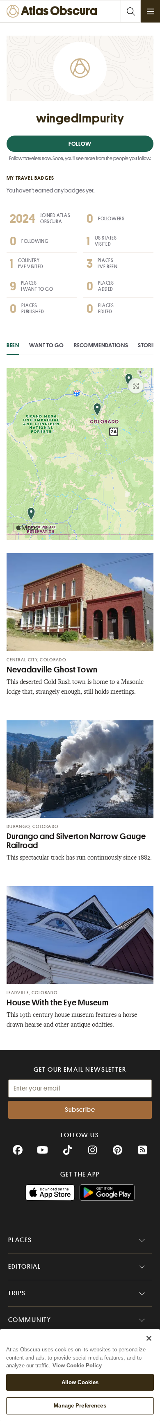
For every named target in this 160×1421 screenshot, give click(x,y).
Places (20, 1240)
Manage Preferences (80, 1406)
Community (29, 1320)
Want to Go (46, 345)
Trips (17, 1293)
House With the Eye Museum (58, 1002)
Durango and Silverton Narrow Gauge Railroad (76, 841)
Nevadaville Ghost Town (52, 669)
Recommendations (101, 345)
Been (13, 345)
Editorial (24, 1266)
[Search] (130, 11)
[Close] (149, 1338)
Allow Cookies (80, 1382)
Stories (148, 345)
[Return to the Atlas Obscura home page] (53, 11)
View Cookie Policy (77, 1365)
